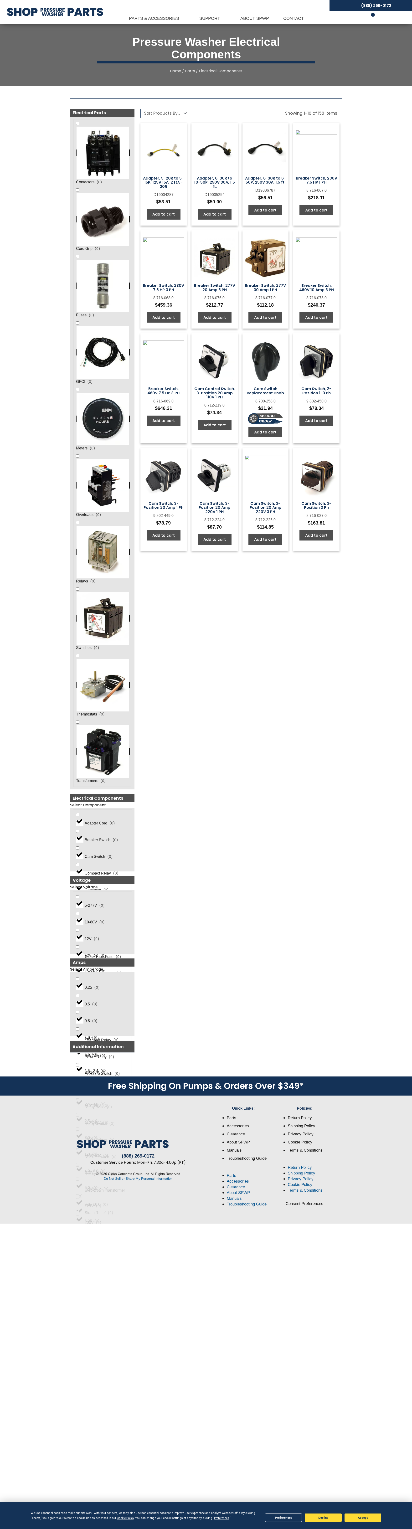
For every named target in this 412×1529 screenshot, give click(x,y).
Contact (293, 18)
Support (210, 18)
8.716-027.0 (316, 516)
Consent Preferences (304, 1203)
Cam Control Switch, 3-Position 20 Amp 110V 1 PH (214, 393)
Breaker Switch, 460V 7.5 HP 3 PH (163, 391)
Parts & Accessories (154, 18)
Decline (323, 1517)
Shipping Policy (301, 1126)
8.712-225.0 (265, 520)
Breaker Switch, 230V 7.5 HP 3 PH (163, 288)
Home (175, 71)
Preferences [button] (221, 1518)
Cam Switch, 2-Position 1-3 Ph (316, 391)
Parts (190, 71)
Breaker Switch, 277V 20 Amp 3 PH (214, 288)
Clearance (236, 1134)
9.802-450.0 (316, 401)
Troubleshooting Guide (247, 1158)
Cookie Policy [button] (125, 1518)
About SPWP (254, 18)
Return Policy (300, 1118)
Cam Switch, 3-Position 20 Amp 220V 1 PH (214, 508)
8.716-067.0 (316, 190)
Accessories (238, 1126)
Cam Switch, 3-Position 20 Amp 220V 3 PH (265, 508)
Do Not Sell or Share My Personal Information (138, 1178)
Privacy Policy (301, 1134)
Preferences (283, 1517)
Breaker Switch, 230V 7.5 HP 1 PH (316, 180)
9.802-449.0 (163, 516)
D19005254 (215, 195)
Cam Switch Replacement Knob (265, 391)
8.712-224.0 (214, 520)
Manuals (234, 1150)
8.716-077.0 (265, 298)
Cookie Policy (300, 1142)
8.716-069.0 (163, 401)
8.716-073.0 (316, 298)
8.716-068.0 (163, 298)
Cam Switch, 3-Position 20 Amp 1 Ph (163, 505)
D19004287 (164, 195)
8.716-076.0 (214, 298)
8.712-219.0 (214, 405)
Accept (363, 1517)
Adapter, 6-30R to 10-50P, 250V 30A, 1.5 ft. (214, 182)
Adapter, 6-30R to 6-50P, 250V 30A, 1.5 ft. (265, 180)
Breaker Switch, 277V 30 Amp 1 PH (265, 288)
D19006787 (265, 190)
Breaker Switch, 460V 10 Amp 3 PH (316, 288)
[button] (102, 1047)
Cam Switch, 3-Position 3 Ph (316, 505)
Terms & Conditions (305, 1150)
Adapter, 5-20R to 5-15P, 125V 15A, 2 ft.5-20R (163, 182)
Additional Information (98, 1047)
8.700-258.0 (265, 401)
